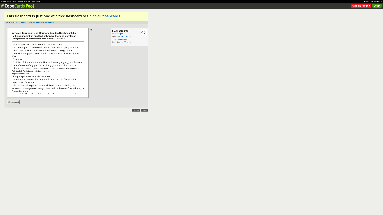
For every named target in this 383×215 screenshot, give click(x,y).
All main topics (12, 23)
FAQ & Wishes (24, 1)
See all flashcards (105, 16)
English (377, 1)
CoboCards (6, 1)
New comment (13, 102)
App (14, 1)
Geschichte (25, 23)
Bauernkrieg (36, 23)
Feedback (36, 1)
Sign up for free (361, 5)
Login (377, 5)
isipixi (120, 34)
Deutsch (136, 110)
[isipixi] (144, 32)
